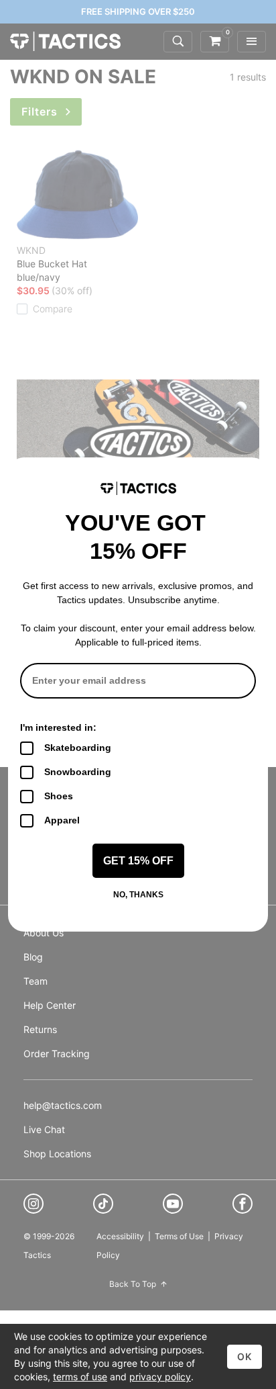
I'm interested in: (58, 727)
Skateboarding (77, 747)
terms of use (80, 1376)
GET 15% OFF (138, 860)
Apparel (62, 820)
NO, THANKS (138, 894)
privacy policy (160, 1376)
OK (244, 1356)
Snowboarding (77, 771)
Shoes (58, 796)
